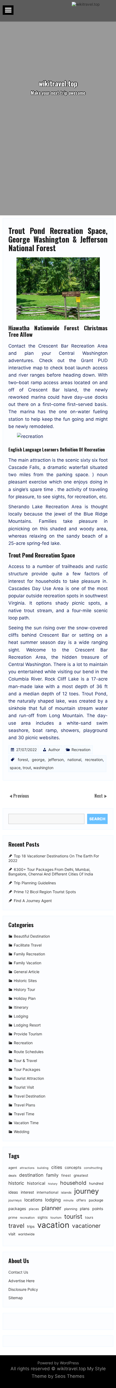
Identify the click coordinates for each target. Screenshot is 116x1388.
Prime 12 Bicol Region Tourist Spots (45, 891)
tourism (56, 1217)
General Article (26, 971)
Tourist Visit (24, 1087)
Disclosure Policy (23, 1289)
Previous (21, 796)
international (47, 1192)
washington (43, 767)
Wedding (21, 1131)
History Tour (24, 989)
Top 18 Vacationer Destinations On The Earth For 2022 (53, 858)
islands (66, 1192)
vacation (53, 1225)
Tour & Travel (25, 1060)
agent (12, 1168)
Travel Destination (29, 1096)
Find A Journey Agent (33, 900)
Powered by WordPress (58, 1363)
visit (11, 1234)
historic (16, 1183)
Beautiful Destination (32, 936)
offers (81, 1200)
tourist (73, 1216)
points (97, 1208)
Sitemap (15, 1298)
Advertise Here (21, 1281)
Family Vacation (27, 963)
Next (99, 796)
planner (52, 1208)
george (38, 759)
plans (85, 1208)
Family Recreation (29, 954)
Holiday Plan (25, 998)
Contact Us (18, 1272)
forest (23, 759)
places (34, 1209)
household (73, 1183)
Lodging (21, 1016)
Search (97, 818)
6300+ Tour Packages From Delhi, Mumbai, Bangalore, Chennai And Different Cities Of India (50, 871)
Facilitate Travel (28, 945)
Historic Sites (25, 980)
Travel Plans (24, 1105)
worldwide (26, 1234)
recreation (94, 759)
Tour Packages (27, 1069)
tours (89, 1217)
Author (54, 749)
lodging (53, 1200)
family (52, 1175)
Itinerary (21, 1007)
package (96, 1200)
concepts (73, 1167)
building (43, 1168)
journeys (15, 1200)
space (15, 767)
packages (17, 1208)
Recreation (80, 749)
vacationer (86, 1225)
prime (12, 1217)
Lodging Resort (27, 1025)
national (74, 759)
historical (36, 1183)
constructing (93, 1168)
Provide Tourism (28, 1034)
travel (16, 1225)
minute (68, 1200)
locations (33, 1200)
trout (27, 767)
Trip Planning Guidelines (35, 883)
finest (66, 1175)
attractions (27, 1168)
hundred (96, 1183)
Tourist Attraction (29, 1078)
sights (42, 1217)
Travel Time (24, 1114)
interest (27, 1192)
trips (31, 1226)
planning (70, 1209)
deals (12, 1175)
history (52, 1184)
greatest (81, 1175)
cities (56, 1167)
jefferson (56, 759)
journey (86, 1191)
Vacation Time (26, 1122)
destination (31, 1175)
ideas (13, 1192)
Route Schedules (28, 1051)
